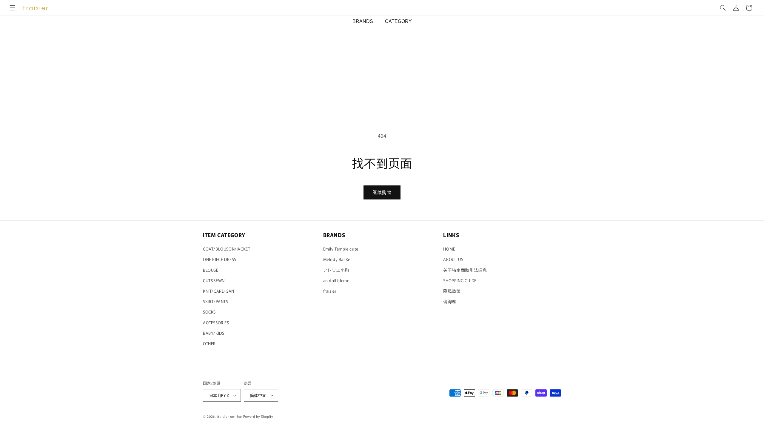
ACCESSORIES (216, 322)
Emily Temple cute (340, 249)
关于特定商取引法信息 (465, 270)
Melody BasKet (337, 259)
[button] (12, 7)
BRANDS (362, 21)
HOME (449, 249)
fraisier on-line (229, 416)
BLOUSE (210, 270)
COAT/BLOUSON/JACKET (226, 249)
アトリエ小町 (336, 270)
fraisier (330, 291)
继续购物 (382, 192)
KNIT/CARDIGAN (218, 291)
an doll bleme (336, 280)
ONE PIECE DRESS (219, 259)
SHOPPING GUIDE (459, 280)
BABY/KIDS (213, 333)
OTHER (209, 343)
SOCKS (209, 312)
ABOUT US (453, 259)
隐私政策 (451, 291)
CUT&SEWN (214, 280)
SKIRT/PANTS (215, 301)
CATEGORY (398, 21)
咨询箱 (449, 301)
